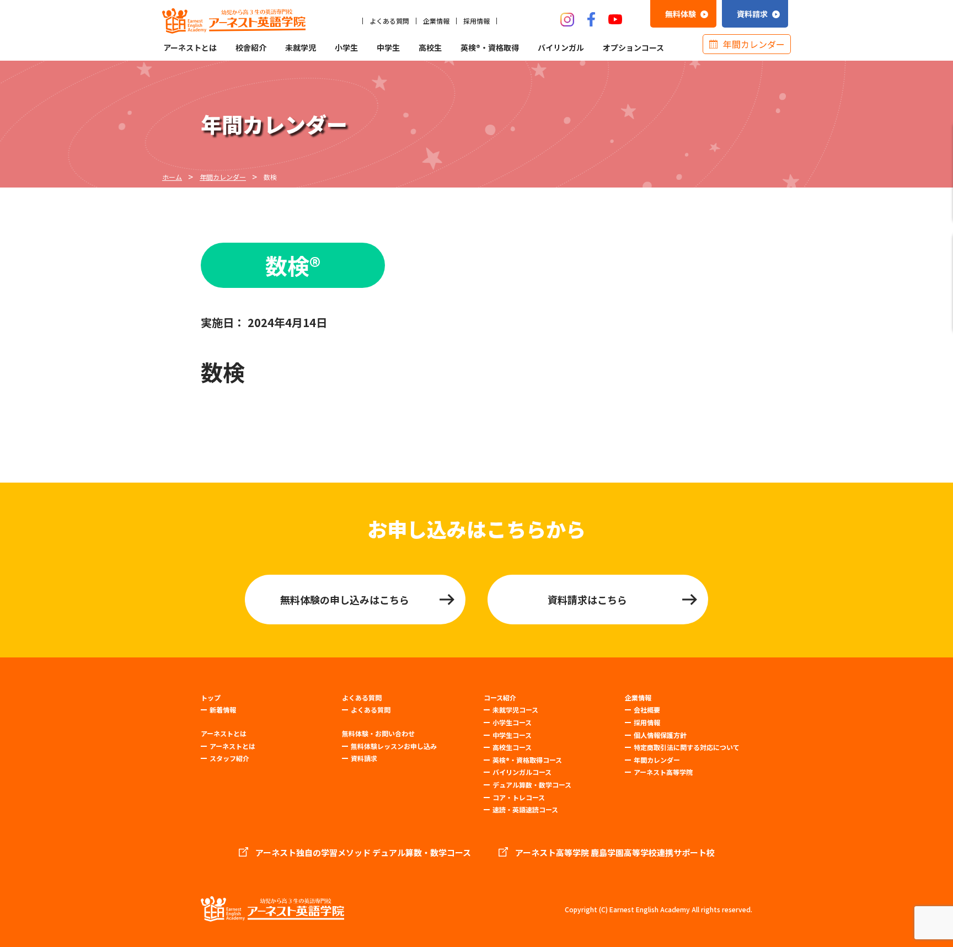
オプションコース (633, 47)
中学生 (388, 47)
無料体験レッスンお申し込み (394, 746)
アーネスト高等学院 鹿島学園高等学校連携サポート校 (615, 852)
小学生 (346, 47)
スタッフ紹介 (229, 758)
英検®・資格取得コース (527, 759)
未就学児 (300, 47)
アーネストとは (190, 47)
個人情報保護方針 (660, 735)
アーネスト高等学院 (663, 772)
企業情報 (436, 21)
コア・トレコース (518, 797)
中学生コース (512, 735)
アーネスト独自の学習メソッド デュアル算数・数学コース (363, 852)
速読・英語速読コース (525, 809)
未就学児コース (515, 709)
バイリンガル (561, 47)
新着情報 (223, 709)
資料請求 (364, 758)
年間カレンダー (754, 44)
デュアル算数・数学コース (531, 784)
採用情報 (476, 21)
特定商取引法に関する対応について (687, 747)
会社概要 (647, 709)
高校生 (430, 47)
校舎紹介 (250, 47)
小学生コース (512, 722)
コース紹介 (500, 697)
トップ (211, 697)
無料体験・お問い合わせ (378, 733)
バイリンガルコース (522, 772)
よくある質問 (389, 21)
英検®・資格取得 (490, 47)
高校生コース (512, 747)
